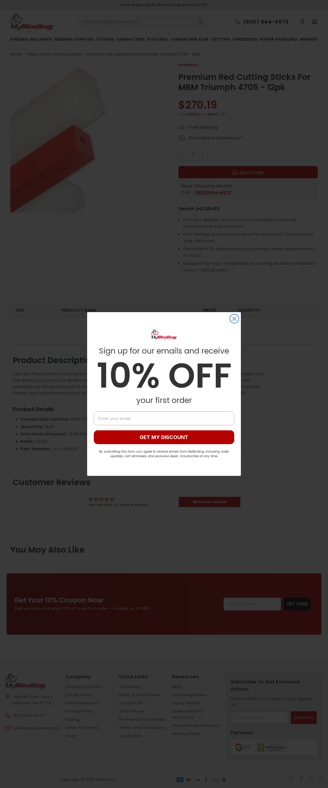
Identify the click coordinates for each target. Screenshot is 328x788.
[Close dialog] (234, 318)
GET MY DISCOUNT (164, 437)
